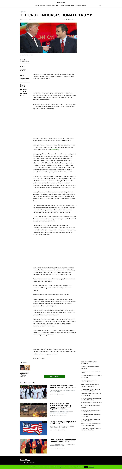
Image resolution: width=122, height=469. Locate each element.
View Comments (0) (54, 376)
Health (53, 5)
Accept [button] (86, 467)
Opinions (67, 5)
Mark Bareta (23, 69)
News (40, 403)
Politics (37, 5)
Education (48, 5)
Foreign (62, 5)
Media (37, 403)
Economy (42, 5)
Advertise (84, 5)
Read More (91, 467)
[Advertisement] (44, 64)
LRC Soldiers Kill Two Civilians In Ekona (91, 402)
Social (57, 5)
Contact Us (78, 5)
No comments (24, 19)
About (72, 5)
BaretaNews (61, 2)
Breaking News (26, 403)
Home (21, 463)
